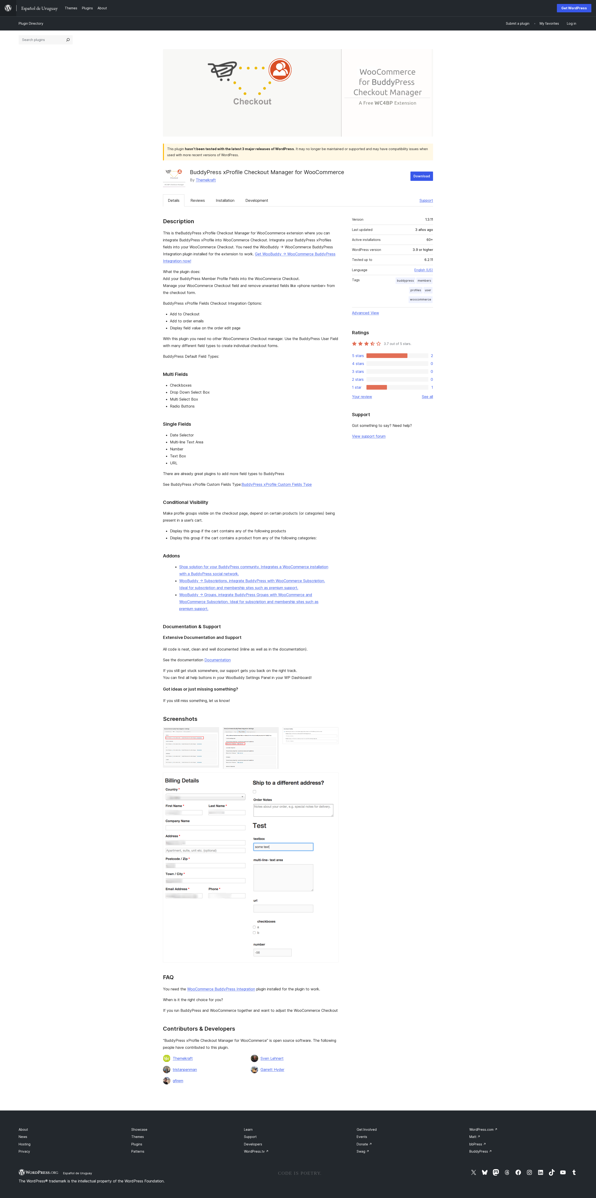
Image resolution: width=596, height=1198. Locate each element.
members (424, 280)
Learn (248, 1129)
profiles (415, 290)
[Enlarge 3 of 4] (332, 733)
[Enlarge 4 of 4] (332, 778)
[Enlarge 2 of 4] (272, 733)
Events (362, 1137)
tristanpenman (185, 1069)
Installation (225, 200)
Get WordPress (574, 8)
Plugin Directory (31, 23)
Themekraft (206, 180)
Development (256, 200)
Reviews (197, 200)
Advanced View (365, 312)
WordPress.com (483, 1129)
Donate (364, 1144)
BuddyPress (480, 1151)
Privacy (24, 1151)
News (23, 1137)
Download (421, 176)
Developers (253, 1144)
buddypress (405, 280)
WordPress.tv (256, 1151)
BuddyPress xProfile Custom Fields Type (277, 484)
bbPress (477, 1144)
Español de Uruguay (77, 1173)
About (23, 1129)
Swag (363, 1151)
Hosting (24, 1144)
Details (173, 200)
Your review (362, 396)
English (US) (423, 270)
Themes (137, 1137)
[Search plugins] (68, 39)
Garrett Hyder (272, 1069)
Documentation (217, 660)
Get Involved (367, 1129)
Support (426, 200)
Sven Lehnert (272, 1058)
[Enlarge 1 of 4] (212, 733)
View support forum (369, 436)
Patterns (137, 1151)
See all (427, 396)
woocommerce (420, 299)
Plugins (136, 1144)
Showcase (139, 1129)
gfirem (178, 1080)
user (428, 290)
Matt (474, 1137)
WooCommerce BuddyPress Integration (221, 989)
